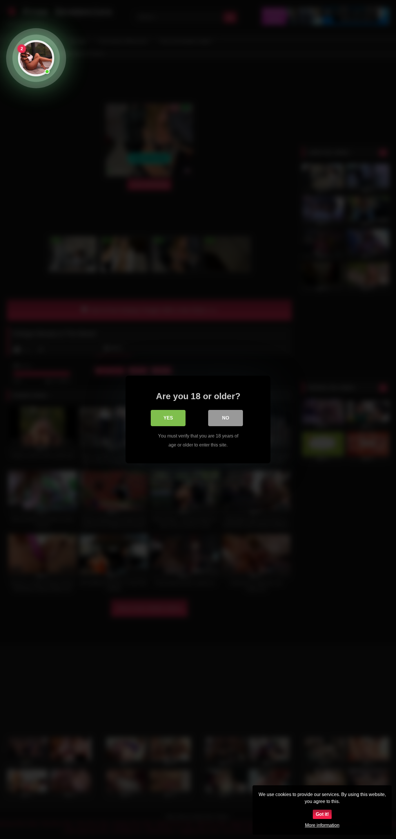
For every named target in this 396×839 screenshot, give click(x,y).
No (225, 417)
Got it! (322, 814)
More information (322, 825)
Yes (168, 417)
